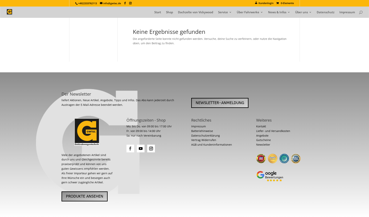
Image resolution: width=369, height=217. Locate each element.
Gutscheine (263, 140)
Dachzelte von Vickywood (195, 12)
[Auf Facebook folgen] (130, 148)
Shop (169, 12)
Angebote (262, 135)
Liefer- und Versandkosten (273, 131)
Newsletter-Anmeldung (220, 103)
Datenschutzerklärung (205, 135)
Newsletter (263, 144)
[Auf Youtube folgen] (141, 148)
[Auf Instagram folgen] (151, 148)
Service (223, 12)
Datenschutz (325, 12)
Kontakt (261, 126)
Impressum (347, 12)
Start (157, 12)
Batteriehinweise (202, 131)
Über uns (301, 12)
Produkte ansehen (84, 196)
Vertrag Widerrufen (203, 140)
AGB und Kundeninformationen (211, 144)
